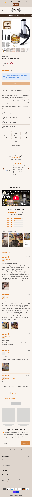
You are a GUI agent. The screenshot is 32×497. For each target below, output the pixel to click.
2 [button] (12, 393)
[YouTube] (21, 450)
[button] (6, 71)
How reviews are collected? (9, 399)
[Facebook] (10, 450)
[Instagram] (14, 450)
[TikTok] (18, 450)
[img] (16, 158)
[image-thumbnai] (4, 50)
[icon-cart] (28, 10)
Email (5, 443)
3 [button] (15, 393)
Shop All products (6, 460)
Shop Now (16, 5)
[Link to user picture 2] (14, 326)
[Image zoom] (16, 33)
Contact (7, 482)
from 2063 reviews (16, 159)
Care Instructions (6, 465)
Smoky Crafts (18, 495)
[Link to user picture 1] (6, 286)
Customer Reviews (6, 463)
